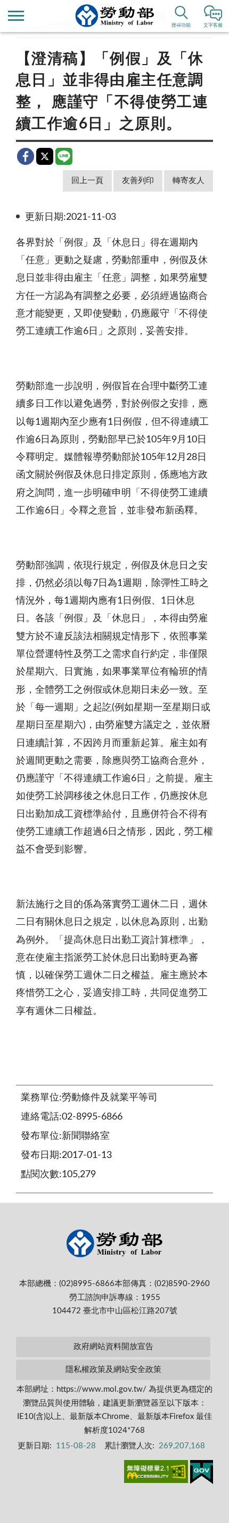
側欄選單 (16, 16)
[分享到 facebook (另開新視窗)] (25, 156)
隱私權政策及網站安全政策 (113, 1370)
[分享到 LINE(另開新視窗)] (63, 156)
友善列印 (138, 181)
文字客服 (213, 25)
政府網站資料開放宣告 (113, 1347)
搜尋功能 (181, 25)
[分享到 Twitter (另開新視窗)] (44, 156)
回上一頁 (87, 181)
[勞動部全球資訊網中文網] (115, 15)
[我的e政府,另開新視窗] (201, 1474)
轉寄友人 (189, 181)
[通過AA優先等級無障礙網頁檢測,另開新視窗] (156, 1473)
